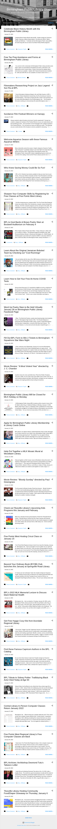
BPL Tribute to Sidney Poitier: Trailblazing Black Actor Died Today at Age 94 (26, 678)
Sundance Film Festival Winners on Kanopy (24, 114)
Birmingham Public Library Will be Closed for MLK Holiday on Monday (25, 395)
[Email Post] (28, 49)
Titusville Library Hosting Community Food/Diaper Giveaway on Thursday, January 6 (26, 792)
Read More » (49, 49)
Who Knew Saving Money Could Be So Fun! (24, 168)
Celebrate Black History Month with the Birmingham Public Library (22, 30)
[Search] (55, 4)
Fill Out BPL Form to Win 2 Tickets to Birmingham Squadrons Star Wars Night (27, 339)
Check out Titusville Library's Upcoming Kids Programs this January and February (24, 509)
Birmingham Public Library (21, 825)
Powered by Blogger (29, 822)
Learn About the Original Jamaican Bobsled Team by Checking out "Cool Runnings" (24, 251)
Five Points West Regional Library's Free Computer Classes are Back (23, 735)
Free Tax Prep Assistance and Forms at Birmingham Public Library (22, 58)
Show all (51, 22)
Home (18, 17)
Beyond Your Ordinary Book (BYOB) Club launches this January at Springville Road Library (27, 565)
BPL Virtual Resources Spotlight (31, 17)
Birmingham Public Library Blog (28, 9)
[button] (52, 29)
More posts (28, 817)
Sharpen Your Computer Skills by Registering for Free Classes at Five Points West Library (26, 195)
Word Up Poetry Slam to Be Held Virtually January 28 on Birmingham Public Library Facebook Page (23, 309)
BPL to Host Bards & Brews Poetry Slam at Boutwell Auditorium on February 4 (24, 223)
